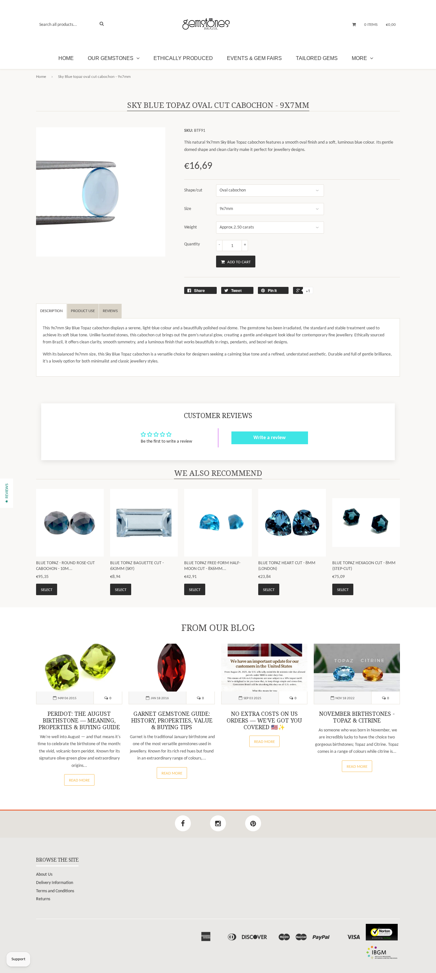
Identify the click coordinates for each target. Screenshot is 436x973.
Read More (79, 780)
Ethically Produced (183, 58)
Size (187, 208)
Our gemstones (111, 58)
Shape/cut (193, 190)
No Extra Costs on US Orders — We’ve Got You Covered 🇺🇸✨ (264, 720)
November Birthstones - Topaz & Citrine (357, 717)
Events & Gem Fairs (254, 58)
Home (66, 58)
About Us (44, 874)
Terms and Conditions (55, 891)
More (360, 58)
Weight (190, 227)
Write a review (269, 437)
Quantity (192, 244)
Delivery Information (54, 882)
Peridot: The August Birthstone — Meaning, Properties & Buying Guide (79, 720)
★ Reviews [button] (7, 493)
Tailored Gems (317, 58)
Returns (43, 899)
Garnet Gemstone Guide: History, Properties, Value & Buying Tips (172, 720)
